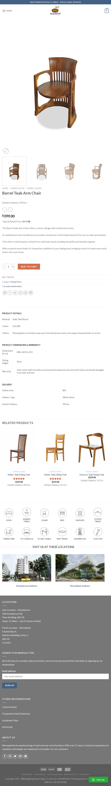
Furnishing (39, 774)
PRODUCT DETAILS (11, 313)
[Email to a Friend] (20, 292)
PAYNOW (7, 727)
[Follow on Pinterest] (25, 756)
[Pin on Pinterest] (25, 292)
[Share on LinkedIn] (30, 292)
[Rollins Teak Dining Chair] (19, 448)
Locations (84, 774)
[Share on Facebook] (10, 292)
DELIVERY (7, 384)
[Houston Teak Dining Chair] (92, 448)
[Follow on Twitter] (15, 756)
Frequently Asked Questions (16, 713)
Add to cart (29, 266)
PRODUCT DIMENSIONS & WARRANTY (21, 345)
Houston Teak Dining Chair (92, 474)
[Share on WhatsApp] (4, 292)
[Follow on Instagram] (10, 756)
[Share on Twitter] (15, 292)
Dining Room (17, 188)
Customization (9, 706)
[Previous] (8, 89)
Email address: (9, 671)
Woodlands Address (80, 585)
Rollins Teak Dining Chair (19, 474)
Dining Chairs (34, 188)
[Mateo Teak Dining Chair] (55, 448)
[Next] (103, 89)
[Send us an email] (20, 756)
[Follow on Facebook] (4, 756)
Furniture (27, 774)
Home (5, 188)
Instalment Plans (10, 720)
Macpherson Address (26, 585)
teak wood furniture (14, 286)
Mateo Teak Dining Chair (55, 474)
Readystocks (70, 774)
